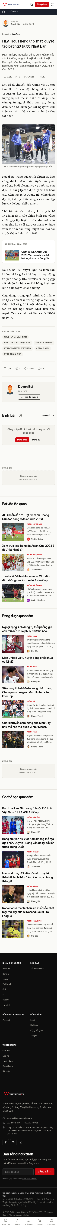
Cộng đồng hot (36, 1030)
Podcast (6, 1020)
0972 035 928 (31, 1122)
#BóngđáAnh (32, 636)
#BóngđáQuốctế (34, 921)
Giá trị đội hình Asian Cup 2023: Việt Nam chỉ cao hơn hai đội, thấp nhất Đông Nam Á (36, 255)
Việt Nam (16, 34)
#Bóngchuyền (33, 852)
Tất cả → (14, 12)
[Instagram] (21, 1142)
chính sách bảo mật (29, 1178)
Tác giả (33, 1035)
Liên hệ (6, 1056)
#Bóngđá (31, 701)
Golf (4, 989)
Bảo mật (6, 1071)
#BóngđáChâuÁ (33, 817)
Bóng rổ (6, 974)
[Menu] (52, 4)
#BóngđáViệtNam (34, 524)
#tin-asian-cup (12, 354)
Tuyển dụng (8, 1061)
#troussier (42, 348)
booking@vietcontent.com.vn (20, 1118)
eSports (6, 999)
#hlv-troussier (44, 342)
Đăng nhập (42, 4)
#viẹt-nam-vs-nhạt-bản (17, 342)
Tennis (5, 979)
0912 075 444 (13, 1122)
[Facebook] (6, 1142)
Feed (32, 1020)
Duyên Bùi (15, 24)
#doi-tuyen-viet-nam (15, 337)
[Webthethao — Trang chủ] (11, 4)
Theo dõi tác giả (30, 397)
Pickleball (7, 984)
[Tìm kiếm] (31, 4)
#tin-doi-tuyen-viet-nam (17, 348)
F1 (3, 994)
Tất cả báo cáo (37, 968)
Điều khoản (8, 1066)
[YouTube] (13, 1142)
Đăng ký (36, 439)
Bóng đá (6, 34)
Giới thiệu (7, 1050)
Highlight (34, 1025)
